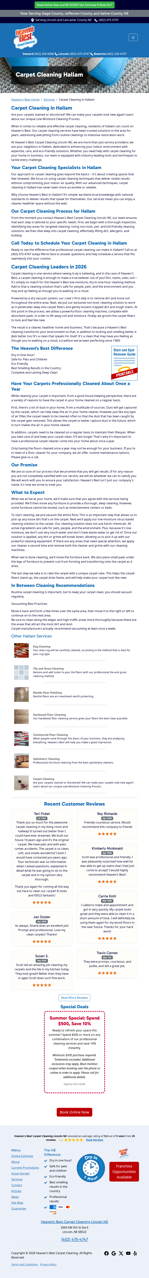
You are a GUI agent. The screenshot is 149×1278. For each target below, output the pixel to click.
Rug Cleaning (41, 646)
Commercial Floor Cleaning (50, 734)
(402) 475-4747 (109, 20)
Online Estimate (22, 1156)
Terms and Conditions (24, 1264)
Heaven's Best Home (25, 100)
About (15, 1162)
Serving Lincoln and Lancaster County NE (63, 20)
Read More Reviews (74, 998)
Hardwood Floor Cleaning (49, 714)
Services (49, 100)
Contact (16, 1185)
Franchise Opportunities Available (124, 1172)
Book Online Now (74, 5)
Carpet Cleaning (43, 779)
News (15, 1197)
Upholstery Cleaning (46, 759)
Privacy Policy (48, 1264)
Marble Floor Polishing (47, 692)
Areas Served (20, 1173)
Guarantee (18, 1209)
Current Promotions (25, 1168)
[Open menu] (133, 37)
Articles (16, 1191)
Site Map (17, 1203)
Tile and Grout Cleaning (48, 668)
